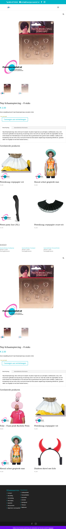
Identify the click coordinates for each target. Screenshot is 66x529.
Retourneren (11, 505)
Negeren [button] (51, 528)
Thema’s (23, 505)
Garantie (10, 503)
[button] (63, 14)
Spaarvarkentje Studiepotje (7, 248)
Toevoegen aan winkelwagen (15, 119)
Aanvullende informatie (20, 127)
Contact (10, 493)
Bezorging (10, 500)
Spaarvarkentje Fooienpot (28, 248)
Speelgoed (24, 502)
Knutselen (24, 497)
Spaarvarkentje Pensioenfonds (51, 248)
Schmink (23, 500)
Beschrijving (5, 127)
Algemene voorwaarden (14, 508)
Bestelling (10, 495)
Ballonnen (24, 507)
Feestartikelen (25, 495)
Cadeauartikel (25, 492)
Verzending (11, 498)
